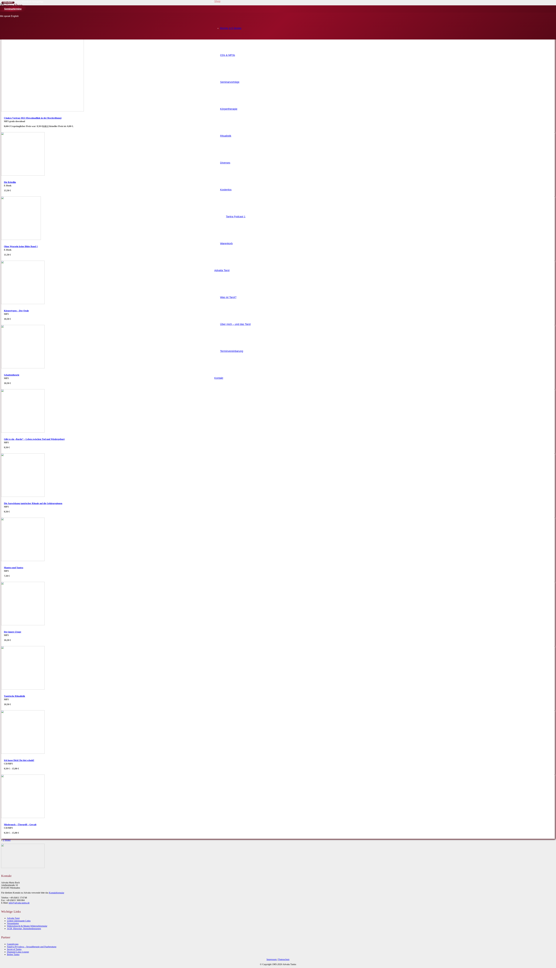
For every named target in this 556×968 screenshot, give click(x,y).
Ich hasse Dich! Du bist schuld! (19, 760)
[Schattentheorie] (23, 367)
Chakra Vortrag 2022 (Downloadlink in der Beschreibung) (33, 118)
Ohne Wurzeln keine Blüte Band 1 (21, 246)
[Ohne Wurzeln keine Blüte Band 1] (21, 239)
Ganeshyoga (12, 944)
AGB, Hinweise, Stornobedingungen (24, 928)
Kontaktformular (56, 892)
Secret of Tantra (14, 949)
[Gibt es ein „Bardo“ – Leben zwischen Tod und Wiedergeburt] (23, 432)
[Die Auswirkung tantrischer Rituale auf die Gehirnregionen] (23, 496)
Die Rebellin (10, 182)
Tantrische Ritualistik (14, 696)
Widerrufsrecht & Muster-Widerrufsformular (27, 926)
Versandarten (13, 923)
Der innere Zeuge (12, 632)
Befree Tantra (13, 954)
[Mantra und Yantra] (23, 560)
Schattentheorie (11, 375)
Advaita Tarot (13, 918)
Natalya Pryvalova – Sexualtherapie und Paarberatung (31, 946)
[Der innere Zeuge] (23, 624)
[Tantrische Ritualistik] (23, 688)
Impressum (272, 959)
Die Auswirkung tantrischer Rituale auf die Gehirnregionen (33, 503)
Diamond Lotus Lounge (18, 952)
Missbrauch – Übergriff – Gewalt (20, 824)
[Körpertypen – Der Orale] (23, 303)
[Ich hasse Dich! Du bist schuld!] (23, 753)
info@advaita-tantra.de (19, 903)
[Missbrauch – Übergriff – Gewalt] (23, 817)
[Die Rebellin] (23, 175)
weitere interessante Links (19, 921)
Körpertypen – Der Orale (16, 310)
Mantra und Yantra (13, 567)
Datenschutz (283, 959)
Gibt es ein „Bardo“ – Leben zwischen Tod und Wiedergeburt (34, 439)
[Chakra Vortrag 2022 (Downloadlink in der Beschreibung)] (42, 110)
